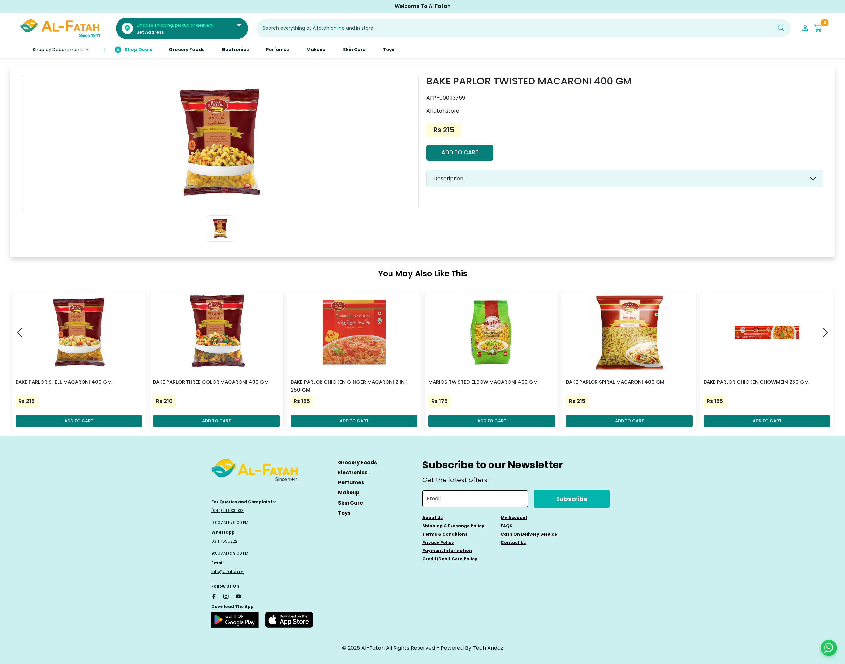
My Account (514, 517)
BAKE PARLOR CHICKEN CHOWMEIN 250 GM (756, 382)
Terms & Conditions (444, 534)
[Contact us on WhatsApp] (829, 648)
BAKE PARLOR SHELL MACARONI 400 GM (64, 382)
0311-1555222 (224, 541)
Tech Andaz (488, 648)
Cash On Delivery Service (529, 534)
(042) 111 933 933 (227, 510)
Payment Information (447, 550)
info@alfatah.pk (227, 571)
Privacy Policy (438, 542)
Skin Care (350, 502)
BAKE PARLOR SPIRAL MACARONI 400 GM (615, 382)
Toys (344, 512)
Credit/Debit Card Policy (449, 559)
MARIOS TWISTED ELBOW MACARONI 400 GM (483, 382)
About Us (432, 517)
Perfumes (351, 482)
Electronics (353, 472)
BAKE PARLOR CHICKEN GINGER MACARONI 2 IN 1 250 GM (349, 386)
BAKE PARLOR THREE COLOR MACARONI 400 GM (211, 382)
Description (448, 178)
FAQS (506, 526)
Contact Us (513, 542)
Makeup (349, 492)
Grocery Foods (357, 462)
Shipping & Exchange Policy (453, 526)
